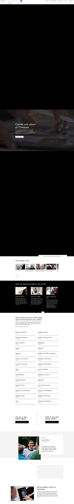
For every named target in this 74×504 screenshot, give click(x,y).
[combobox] (13, 1)
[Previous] (16, 274)
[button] (19, 136)
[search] (21, 1)
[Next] (18, 274)
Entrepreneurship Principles (50, 305)
